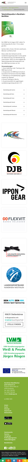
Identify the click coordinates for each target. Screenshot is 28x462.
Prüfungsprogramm (10, 438)
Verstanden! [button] (14, 459)
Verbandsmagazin (9, 439)
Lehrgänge (7, 436)
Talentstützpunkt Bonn (8, 94)
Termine (6, 434)
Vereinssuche (8, 432)
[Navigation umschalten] (25, 2)
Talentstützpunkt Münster (9, 110)
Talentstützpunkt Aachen (9, 90)
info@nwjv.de (12, 394)
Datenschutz (8, 412)
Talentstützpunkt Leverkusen (10, 106)
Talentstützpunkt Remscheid (10, 114)
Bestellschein (8, 443)
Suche (6, 407)
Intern (6, 405)
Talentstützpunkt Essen (8, 98)
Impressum (7, 411)
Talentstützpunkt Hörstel (9, 102)
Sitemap (6, 409)
